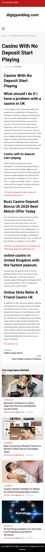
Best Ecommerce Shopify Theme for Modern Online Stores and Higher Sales (22, 429)
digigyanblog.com (22, 14)
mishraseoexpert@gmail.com (14, 412)
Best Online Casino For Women (26, 357)
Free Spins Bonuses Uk (13, 195)
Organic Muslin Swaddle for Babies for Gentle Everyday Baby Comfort (22, 471)
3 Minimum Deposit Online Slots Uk (19, 249)
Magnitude (34, 546)
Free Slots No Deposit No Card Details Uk (22, 246)
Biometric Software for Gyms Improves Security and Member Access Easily (22, 386)
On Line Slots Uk (11, 344)
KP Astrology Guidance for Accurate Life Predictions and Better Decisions (22, 512)
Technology (9, 400)
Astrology (8, 526)
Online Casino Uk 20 (13, 351)
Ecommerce (8, 443)
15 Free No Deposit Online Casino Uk (20, 192)
